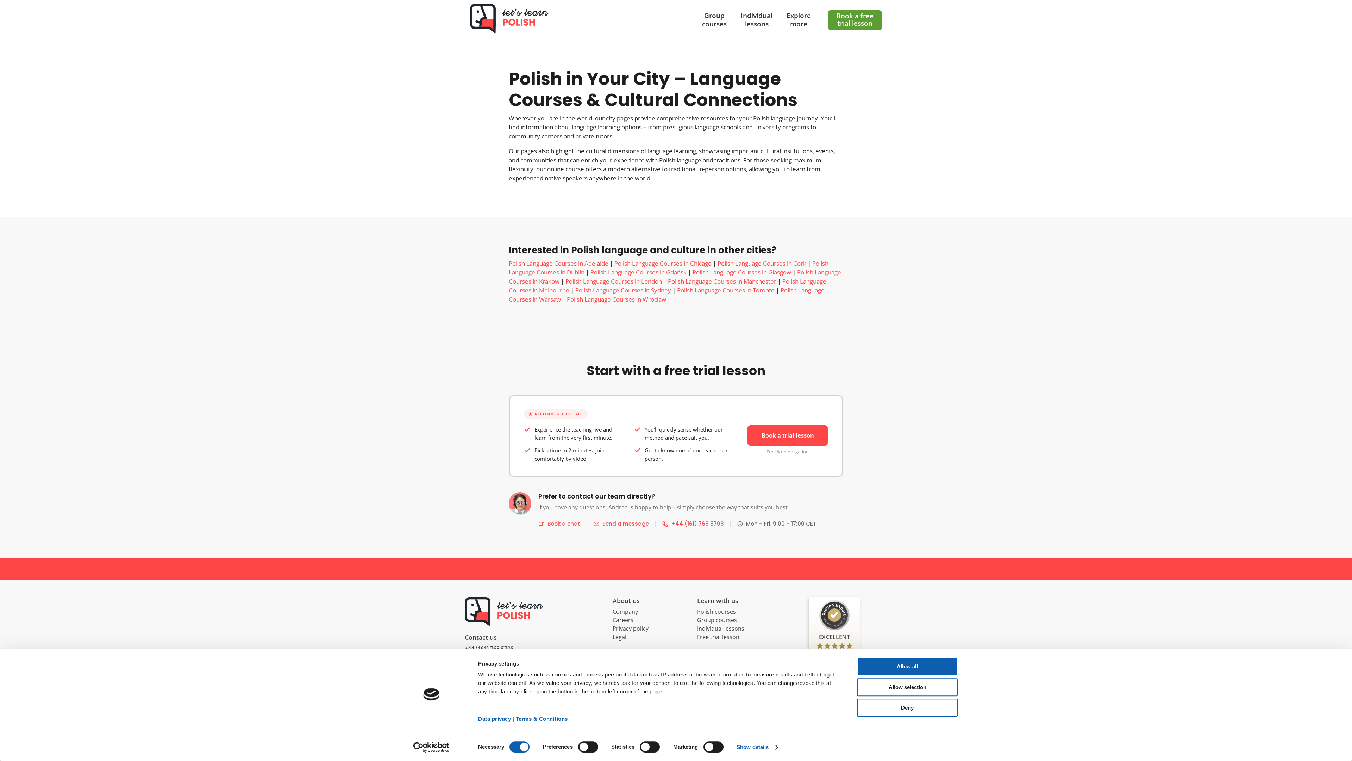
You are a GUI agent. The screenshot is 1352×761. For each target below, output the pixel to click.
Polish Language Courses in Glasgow (742, 272)
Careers (623, 620)
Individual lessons (720, 628)
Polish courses (716, 611)
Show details (753, 747)
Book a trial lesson (788, 435)
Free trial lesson (718, 637)
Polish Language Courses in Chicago (663, 263)
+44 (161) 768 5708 (697, 523)
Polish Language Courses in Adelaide (558, 263)
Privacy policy (631, 628)
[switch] (588, 747)
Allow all (907, 666)
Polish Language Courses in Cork (762, 263)
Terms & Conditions (542, 719)
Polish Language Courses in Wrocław (616, 299)
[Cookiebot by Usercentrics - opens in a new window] (431, 747)
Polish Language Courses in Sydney (623, 290)
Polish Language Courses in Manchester (722, 281)
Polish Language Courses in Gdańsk (638, 272)
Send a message (625, 523)
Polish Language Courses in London (613, 281)
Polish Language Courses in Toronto (726, 290)
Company (625, 611)
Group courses (717, 620)
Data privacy (494, 719)
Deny (907, 708)
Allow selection (907, 687)
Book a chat (563, 523)
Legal (619, 637)
